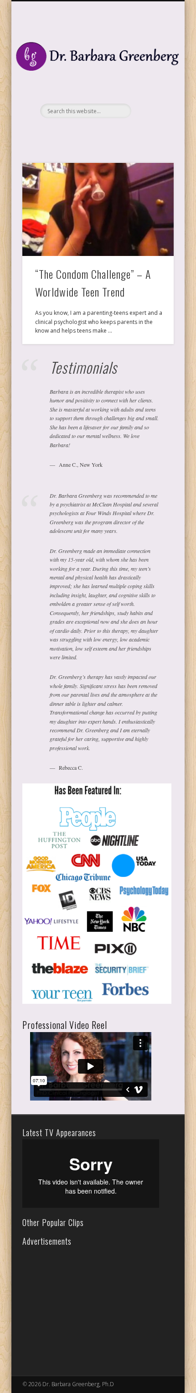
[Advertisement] (88, 1305)
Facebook (69, 133)
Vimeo (106, 133)
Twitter (87, 133)
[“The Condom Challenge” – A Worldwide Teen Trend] (98, 209)
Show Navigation (151, 81)
